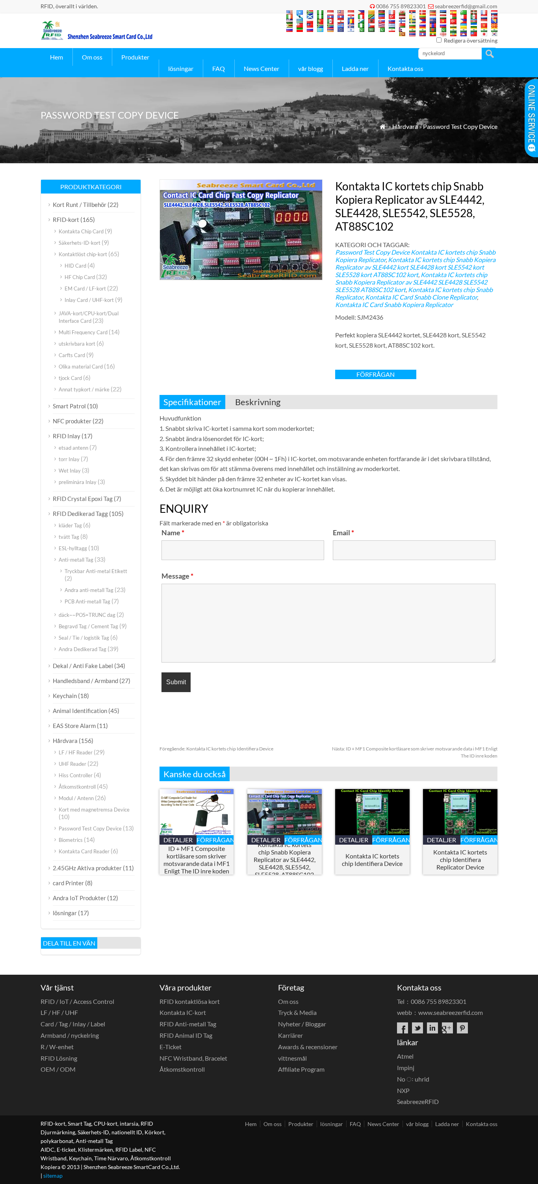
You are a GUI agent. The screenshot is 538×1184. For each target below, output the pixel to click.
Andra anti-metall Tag (89, 590)
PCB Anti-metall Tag (87, 601)
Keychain (65, 695)
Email (343, 532)
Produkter (135, 57)
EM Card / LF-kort (85, 288)
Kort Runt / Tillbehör (79, 204)
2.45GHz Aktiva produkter (87, 867)
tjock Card (70, 378)
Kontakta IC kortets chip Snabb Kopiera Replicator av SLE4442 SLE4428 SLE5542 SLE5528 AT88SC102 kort (411, 282)
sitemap (53, 1175)
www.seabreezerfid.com (450, 1012)
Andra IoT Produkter (79, 897)
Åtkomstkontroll (77, 787)
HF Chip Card (80, 277)
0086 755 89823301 (401, 6)
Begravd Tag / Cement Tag (88, 626)
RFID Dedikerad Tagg (80, 513)
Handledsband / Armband (85, 680)
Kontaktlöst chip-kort (83, 254)
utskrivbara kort (77, 344)
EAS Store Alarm (74, 725)
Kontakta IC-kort (183, 1012)
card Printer (68, 882)
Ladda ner (355, 68)
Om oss (92, 57)
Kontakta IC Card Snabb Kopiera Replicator (394, 304)
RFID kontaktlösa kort (190, 1001)
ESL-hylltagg (73, 548)
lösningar (180, 68)
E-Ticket (171, 1046)
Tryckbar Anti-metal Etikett (96, 571)
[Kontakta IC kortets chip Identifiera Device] (372, 832)
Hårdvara (405, 126)
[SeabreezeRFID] (96, 37)
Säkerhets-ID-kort (79, 243)
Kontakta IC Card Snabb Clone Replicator (421, 297)
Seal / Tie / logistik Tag (84, 638)
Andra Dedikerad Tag (82, 649)
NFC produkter (72, 420)
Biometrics (71, 840)
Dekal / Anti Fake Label (83, 665)
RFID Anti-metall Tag (188, 1024)
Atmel (405, 1056)
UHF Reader (72, 764)
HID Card (75, 265)
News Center (261, 68)
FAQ (218, 68)
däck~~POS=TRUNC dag (87, 615)
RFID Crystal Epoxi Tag (83, 498)
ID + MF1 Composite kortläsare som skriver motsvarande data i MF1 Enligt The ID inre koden (196, 860)
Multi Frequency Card (83, 332)
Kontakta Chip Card (81, 231)
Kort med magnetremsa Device (94, 809)
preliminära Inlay (77, 482)
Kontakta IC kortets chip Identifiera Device (216, 749)
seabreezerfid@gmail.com (466, 6)
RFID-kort (66, 219)
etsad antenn (73, 448)
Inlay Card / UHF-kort (89, 300)
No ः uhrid (413, 1079)
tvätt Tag (69, 537)
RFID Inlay (66, 435)
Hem (56, 57)
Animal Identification (80, 710)
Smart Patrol (69, 406)
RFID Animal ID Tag (186, 1035)
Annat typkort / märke (84, 389)
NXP (403, 1090)
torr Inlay (69, 459)
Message (177, 576)
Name (172, 532)
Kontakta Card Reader (84, 851)
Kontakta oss (405, 68)
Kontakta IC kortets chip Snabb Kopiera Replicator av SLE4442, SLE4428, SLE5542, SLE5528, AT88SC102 (284, 859)
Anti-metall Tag (76, 560)
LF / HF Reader (76, 752)
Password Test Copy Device (460, 126)
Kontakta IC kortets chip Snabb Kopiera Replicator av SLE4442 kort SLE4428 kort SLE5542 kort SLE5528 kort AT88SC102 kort (415, 267)
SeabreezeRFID (418, 1101)
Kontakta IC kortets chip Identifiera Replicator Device (460, 859)
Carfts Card (72, 355)
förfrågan (375, 374)
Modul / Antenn (76, 798)
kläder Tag (70, 525)
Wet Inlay (70, 470)
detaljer (178, 839)
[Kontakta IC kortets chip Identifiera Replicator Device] (460, 832)
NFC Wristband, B (193, 1058)
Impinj (405, 1067)
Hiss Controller (76, 775)
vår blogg (310, 68)
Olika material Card (81, 366)
